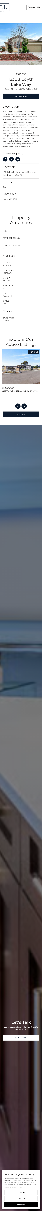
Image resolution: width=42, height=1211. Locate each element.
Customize (21, 1198)
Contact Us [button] (21, 1038)
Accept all (21, 1204)
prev (18, 406)
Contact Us (34, 7)
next (24, 406)
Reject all (21, 1192)
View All (21, 414)
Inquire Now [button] (21, 96)
